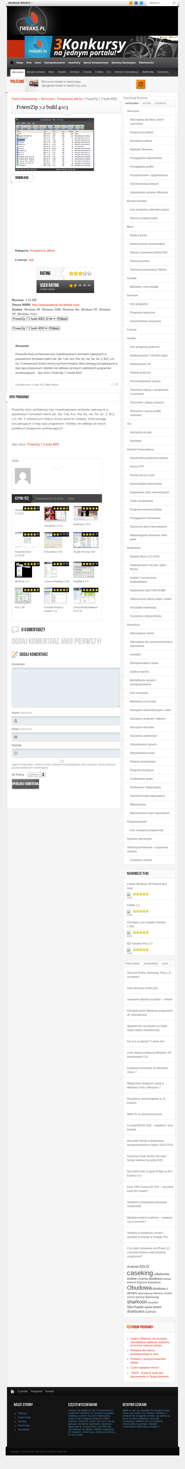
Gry (109, 71)
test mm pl (108, 1421)
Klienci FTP (137, 466)
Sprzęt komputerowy (95, 62)
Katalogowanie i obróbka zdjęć (149, 355)
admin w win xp (131, 1410)
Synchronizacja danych (144, 183)
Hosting (22, 1421)
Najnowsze (151, 963)
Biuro (51, 71)
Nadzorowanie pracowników (147, 244)
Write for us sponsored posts (144, 1114)
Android (132, 1266)
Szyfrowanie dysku (141, 778)
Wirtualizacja (138, 804)
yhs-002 (102, 1426)
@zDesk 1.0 (22, 581)
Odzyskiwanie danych (143, 744)
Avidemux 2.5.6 (82, 524)
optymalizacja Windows (150, 1293)
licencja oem (89, 1426)
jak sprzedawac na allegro (89, 1428)
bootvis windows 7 (157, 1413)
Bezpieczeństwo (36, 71)
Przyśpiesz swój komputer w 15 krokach (146, 1100)
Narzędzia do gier (141, 432)
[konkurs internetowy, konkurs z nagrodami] (101, 56)
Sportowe (136, 440)
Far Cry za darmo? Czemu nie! (145, 1041)
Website (17, 745)
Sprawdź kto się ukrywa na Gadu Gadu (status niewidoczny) (147, 1028)
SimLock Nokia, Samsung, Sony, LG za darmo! (149, 974)
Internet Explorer (137, 1282)
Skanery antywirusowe (144, 218)
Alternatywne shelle (142, 633)
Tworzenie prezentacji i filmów (148, 269)
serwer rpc (88, 1432)
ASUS (144, 1266)
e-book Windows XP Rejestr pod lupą (147, 886)
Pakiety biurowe (140, 261)
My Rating (18, 774)
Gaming (166, 1278)
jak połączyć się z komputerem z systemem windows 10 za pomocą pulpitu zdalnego (91, 1413)
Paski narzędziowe (141, 501)
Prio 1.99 (20, 607)
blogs (19, 62)
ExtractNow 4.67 (53, 551)
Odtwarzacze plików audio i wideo (151, 599)
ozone (168, 1293)
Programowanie (137, 821)
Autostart (135, 654)
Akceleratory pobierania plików (149, 458)
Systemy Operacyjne (123, 62)
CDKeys (22, 1413)
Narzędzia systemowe (143, 735)
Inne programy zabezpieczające (149, 209)
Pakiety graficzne (140, 372)
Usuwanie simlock (141, 860)
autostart (83, 1421)
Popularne (132, 963)
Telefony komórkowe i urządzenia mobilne (147, 849)
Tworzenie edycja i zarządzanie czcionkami (149, 391)
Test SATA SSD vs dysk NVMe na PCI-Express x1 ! (150, 1173)
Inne (29, 62)
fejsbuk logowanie (104, 1429)
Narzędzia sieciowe (142, 727)
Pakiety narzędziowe (142, 761)
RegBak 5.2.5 (81, 581)
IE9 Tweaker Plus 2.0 (140, 943)
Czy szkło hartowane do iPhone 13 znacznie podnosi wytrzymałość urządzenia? (148, 1252)
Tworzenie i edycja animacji (147, 402)
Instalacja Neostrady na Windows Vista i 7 (147, 1070)
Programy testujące (142, 770)
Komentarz (18, 664)
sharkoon (137, 1302)
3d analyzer (74, 1432)
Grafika (99, 71)
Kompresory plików (69, 99)
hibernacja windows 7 (148, 1426)
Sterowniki (23, 1429)
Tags (165, 963)
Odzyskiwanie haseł (142, 753)
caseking (140, 1273)
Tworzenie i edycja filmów (145, 616)
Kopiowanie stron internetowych (149, 492)
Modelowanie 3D (140, 364)
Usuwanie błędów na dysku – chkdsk (149, 999)
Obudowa (139, 1287)
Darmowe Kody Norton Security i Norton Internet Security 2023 (147, 1158)
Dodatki (62, 71)
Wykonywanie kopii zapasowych (150, 813)
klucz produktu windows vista (139, 1418)
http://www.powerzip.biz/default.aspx (56, 304)
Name (15, 712)
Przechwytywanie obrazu (145, 381)
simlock (72, 1418)
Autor (147, 103)
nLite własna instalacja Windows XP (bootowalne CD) (149, 1054)
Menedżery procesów (143, 701)
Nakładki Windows (141, 149)
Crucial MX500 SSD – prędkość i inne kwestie (150, 1127)
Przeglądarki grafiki (142, 166)
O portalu (23, 1391)
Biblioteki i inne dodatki (144, 286)
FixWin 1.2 (133, 905)
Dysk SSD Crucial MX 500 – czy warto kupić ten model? (150, 1189)
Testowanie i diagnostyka (145, 787)
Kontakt (50, 1391)
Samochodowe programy (145, 321)
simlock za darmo (105, 1432)
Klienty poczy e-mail (142, 475)
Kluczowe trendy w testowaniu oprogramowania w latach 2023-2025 (64, 83)
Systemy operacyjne (139, 838)
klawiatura (154, 1282)
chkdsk (72, 1410)
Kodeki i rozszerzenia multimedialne (143, 579)
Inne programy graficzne (145, 347)
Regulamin (36, 1391)
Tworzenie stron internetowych (148, 526)
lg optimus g (163, 1415)
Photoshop (24, 1425)
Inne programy (139, 304)
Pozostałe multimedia (143, 607)
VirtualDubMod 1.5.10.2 (23, 512)
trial (31, 260)
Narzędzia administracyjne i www (150, 710)
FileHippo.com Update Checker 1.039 (146, 924)
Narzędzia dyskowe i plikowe (148, 718)
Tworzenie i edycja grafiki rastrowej (145, 413)
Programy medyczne (142, 312)
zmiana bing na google (135, 1423)
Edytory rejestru (139, 671)
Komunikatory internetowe (146, 483)
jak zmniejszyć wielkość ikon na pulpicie (142, 1419)
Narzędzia (163, 71)
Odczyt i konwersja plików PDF (149, 252)
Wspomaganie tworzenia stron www (148, 537)
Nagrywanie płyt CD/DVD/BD (148, 590)
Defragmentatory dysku (144, 663)
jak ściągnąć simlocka (90, 1418)
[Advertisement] (66, 216)
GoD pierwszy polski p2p (142, 988)
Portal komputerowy (25, 99)
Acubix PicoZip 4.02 (84, 551)
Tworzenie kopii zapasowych (147, 796)
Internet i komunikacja (127, 71)
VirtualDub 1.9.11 (53, 525)
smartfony (74, 62)
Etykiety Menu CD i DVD (145, 556)
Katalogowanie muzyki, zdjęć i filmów (148, 567)
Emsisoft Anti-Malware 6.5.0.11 (86, 609)
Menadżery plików (141, 141)
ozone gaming (136, 1297)
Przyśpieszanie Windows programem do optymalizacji (150, 1012)
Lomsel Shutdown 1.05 (56, 581)
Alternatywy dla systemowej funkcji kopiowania (151, 644)
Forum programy (142, 1327)
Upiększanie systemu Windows (149, 192)
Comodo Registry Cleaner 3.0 (53, 609)
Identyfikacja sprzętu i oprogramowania (143, 682)
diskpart (72, 1423)
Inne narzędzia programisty (146, 830)
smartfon (153, 1302)
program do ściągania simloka (139, 1415)
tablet (148, 1307)
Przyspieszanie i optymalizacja (149, 175)
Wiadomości (146, 62)
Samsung (152, 1297)
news (38, 62)
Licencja (160, 103)
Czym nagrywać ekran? (144, 1367)
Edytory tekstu (138, 235)
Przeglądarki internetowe (145, 518)
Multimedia (148, 71)
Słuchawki (135, 1307)
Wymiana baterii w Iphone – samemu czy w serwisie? (149, 1219)
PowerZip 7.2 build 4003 (43, 444)
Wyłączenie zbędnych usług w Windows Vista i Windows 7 (145, 1085)
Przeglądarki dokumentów (146, 158)
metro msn (95, 1421)
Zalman (150, 1311)
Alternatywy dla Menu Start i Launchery (147, 121)
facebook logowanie (89, 1423)
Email (15, 729)
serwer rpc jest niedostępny (94, 1415)
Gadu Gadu (24, 1417)
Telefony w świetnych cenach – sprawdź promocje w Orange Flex (147, 1235)
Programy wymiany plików (146, 509)
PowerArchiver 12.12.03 (23, 553)
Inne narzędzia (139, 693)
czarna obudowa (149, 1278)
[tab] (132, 103)
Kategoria (132, 103)
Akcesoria (17, 72)
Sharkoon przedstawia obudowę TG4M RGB (147, 1204)
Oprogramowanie (54, 62)
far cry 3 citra (75, 1434)
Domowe (74, 71)
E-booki (87, 71)
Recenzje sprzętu (18, 3)
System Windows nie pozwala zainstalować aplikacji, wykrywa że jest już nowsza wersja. (149, 1342)
